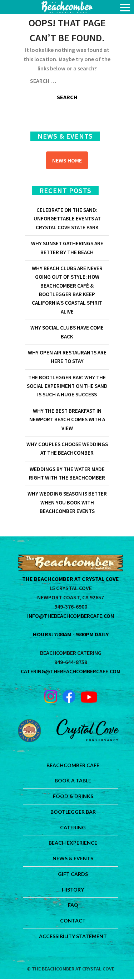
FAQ (73, 905)
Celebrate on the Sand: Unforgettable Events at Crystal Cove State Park (67, 219)
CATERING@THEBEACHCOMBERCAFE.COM (70, 671)
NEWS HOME (67, 160)
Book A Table (73, 780)
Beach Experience (73, 843)
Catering (73, 827)
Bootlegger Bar (73, 812)
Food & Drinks (73, 796)
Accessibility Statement (73, 936)
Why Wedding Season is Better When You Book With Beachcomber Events (67, 502)
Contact (73, 921)
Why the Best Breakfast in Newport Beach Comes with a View (67, 419)
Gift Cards (73, 874)
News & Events (73, 858)
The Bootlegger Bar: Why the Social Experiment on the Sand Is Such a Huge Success (67, 386)
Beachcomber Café (72, 765)
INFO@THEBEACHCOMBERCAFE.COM (70, 615)
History (73, 890)
